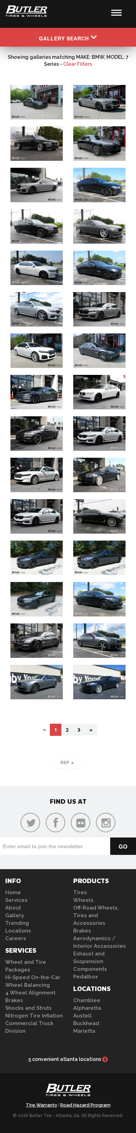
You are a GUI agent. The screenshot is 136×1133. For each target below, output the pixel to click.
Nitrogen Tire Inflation (34, 1016)
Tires (80, 892)
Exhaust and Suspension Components (90, 961)
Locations (18, 931)
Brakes (14, 1000)
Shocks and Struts (28, 1008)
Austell (82, 1016)
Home (13, 892)
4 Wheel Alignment (30, 993)
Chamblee (86, 1000)
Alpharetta (87, 1008)
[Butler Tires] (68, 1092)
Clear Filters (77, 64)
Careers (15, 938)
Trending (17, 923)
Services (16, 900)
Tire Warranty (41, 1105)
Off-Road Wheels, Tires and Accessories (96, 915)
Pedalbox (85, 977)
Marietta (84, 1031)
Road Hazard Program (85, 1105)
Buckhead (86, 1023)
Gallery (14, 915)
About (13, 908)
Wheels (83, 900)
